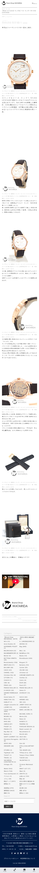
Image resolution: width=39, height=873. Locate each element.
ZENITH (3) (23, 773)
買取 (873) (23, 790)
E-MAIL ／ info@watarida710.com (27, 846)
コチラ (25, 557)
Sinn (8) (22, 743)
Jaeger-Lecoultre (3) (11, 704)
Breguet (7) (23, 662)
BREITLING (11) (9, 665)
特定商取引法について (27, 858)
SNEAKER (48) (9, 746)
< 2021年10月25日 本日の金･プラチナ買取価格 (9, 616)
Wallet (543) (8, 768)
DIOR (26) (23, 682)
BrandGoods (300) (26, 658)
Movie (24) (23, 716)
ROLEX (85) (24, 734)
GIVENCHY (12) (25, 693)
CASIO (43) (8, 670)
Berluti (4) (7, 655)
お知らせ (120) (24, 776)
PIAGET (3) (8, 726)
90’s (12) (7, 641)
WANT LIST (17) (25, 768)
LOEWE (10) (8, 707)
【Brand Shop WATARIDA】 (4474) (11, 638)
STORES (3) (8, 750)
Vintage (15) (8, 764)
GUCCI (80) (23, 697)
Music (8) (7, 719)
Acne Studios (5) (10, 644)
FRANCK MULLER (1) (11, 688)
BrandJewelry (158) (11, 662)
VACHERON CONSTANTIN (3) (10, 761)
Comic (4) (23, 680)
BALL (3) (23, 650)
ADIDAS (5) (23, 644)
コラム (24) (7, 779)
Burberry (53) (24, 665)
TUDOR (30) (24, 757)
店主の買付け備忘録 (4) (27, 781)
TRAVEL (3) (8, 757)
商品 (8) (22, 779)
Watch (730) (8, 771)
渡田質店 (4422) (9, 790)
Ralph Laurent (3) (26, 729)
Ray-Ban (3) (8, 731)
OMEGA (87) (8, 724)
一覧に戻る (19, 618)
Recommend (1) (25, 731)
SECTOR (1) (24, 739)
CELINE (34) (24, 670)
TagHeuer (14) (9, 752)
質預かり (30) (24, 793)
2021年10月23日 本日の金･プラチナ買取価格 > (29, 620)
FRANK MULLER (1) (26, 688)
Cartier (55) (24, 667)
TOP (3, 16)
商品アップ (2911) (10, 781)
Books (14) (23, 655)
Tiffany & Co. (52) (26, 752)
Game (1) (23, 690)
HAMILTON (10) (9, 699)
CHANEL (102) (9, 672)
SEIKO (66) (8, 743)
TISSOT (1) (8, 755)
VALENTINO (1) (25, 760)
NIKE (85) (7, 721)
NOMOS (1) (23, 721)
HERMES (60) (24, 699)
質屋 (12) (7, 793)
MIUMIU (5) (8, 716)
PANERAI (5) (24, 724)
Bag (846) (23, 646)
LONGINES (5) (24, 707)
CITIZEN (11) (8, 677)
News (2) (23, 719)
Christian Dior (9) (10, 675)
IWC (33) (23, 702)
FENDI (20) (8, 685)
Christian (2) (24, 672)
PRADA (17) (8, 729)
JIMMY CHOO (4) (25, 704)
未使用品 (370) (9, 788)
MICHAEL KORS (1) (26, 714)
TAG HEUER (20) (25, 750)
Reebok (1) (7, 734)
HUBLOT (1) (8, 702)
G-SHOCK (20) (9, 690)
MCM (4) (7, 714)
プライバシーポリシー (11, 858)
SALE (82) (23, 736)
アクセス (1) (8, 776)
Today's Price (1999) (27, 755)
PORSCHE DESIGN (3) (27, 726)
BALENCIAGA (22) (10, 650)
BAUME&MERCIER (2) (11, 653)
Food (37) (23, 685)
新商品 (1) (7, 784)
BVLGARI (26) (8, 667)
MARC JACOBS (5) (26, 709)
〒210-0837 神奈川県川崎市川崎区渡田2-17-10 (19, 843)
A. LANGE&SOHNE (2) (27, 641)
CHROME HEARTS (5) (27, 675)
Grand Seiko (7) (9, 697)
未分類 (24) (23, 788)
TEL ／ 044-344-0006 (8, 846)
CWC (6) (7, 682)
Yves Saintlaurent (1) (11, 773)
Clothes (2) (23, 677)
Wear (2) (22, 771)
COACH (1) (7, 680)
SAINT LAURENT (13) (11, 736)
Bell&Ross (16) (24, 653)
